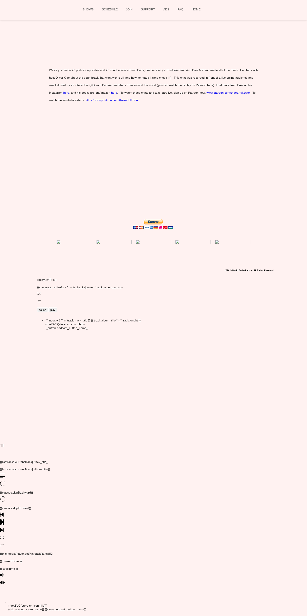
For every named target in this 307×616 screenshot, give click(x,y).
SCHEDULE (110, 9)
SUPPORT (148, 9)
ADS (166, 9)
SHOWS (88, 9)
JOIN (129, 9)
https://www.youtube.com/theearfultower (111, 100)
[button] (98, 48)
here (66, 92)
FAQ (180, 9)
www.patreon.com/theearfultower (228, 92)
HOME (196, 9)
